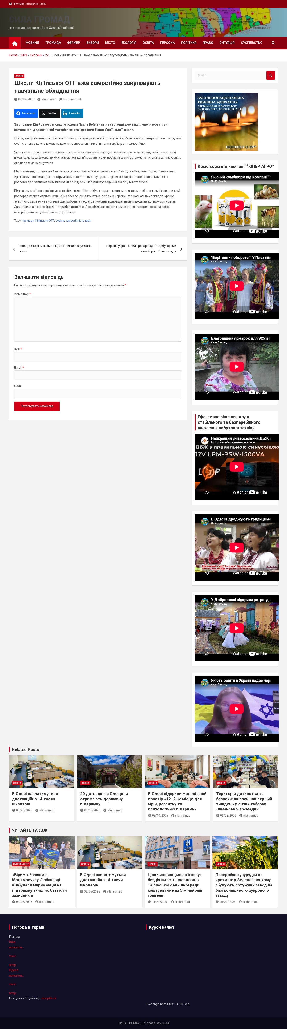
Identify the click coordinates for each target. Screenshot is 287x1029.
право (208, 43)
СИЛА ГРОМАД (39, 20)
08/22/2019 (26, 99)
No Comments (73, 99)
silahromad (48, 99)
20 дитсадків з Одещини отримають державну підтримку (104, 798)
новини (32, 43)
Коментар (22, 294)
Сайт (17, 386)
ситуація (227, 43)
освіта (148, 43)
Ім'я (18, 349)
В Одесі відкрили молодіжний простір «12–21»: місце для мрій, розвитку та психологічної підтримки (177, 801)
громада (53, 43)
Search (270, 75)
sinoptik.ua (48, 998)
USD (170, 1004)
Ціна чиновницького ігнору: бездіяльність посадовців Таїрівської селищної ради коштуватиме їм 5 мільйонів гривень (175, 885)
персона (167, 43)
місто (110, 43)
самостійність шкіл (78, 220)
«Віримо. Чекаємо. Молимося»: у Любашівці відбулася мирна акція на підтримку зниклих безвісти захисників (39, 885)
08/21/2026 (160, 901)
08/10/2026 (160, 815)
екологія (128, 43)
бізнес (221, 864)
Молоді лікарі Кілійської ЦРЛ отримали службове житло (55, 248)
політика (188, 43)
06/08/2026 (228, 815)
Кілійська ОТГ (44, 220)
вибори (92, 43)
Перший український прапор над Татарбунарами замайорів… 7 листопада (141, 248)
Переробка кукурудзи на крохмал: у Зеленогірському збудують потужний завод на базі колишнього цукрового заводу (244, 885)
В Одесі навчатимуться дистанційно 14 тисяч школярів (35, 798)
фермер (73, 43)
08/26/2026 (24, 810)
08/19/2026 (92, 810)
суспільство (251, 43)
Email (19, 367)
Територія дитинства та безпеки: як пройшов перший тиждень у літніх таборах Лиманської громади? (244, 801)
